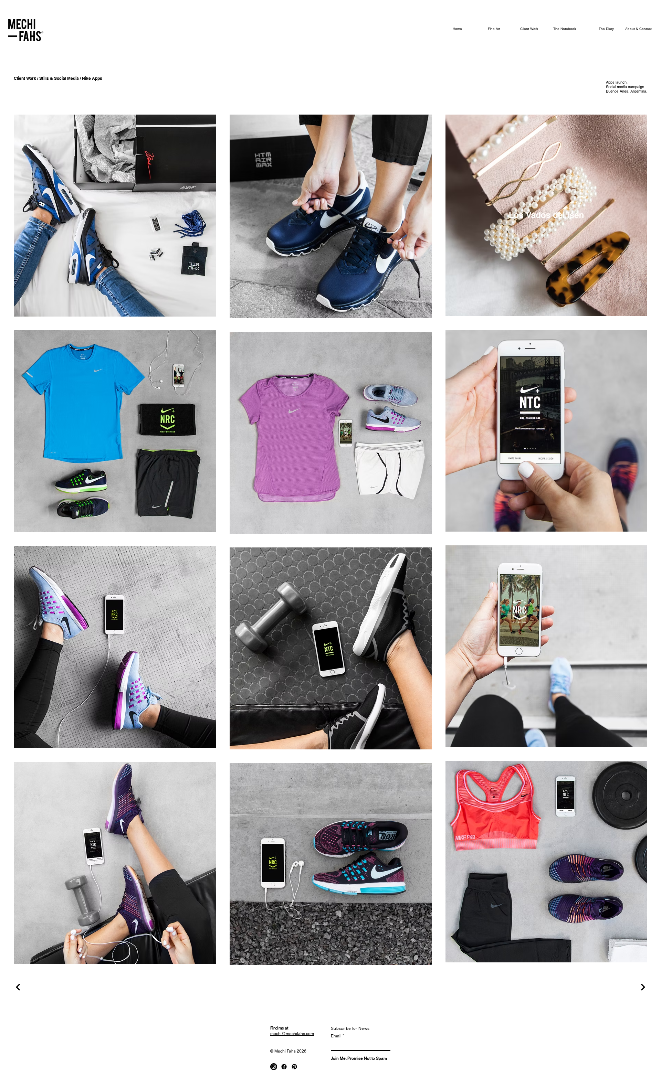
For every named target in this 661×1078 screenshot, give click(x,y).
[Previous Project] (19, 987)
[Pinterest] (294, 1066)
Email (336, 1036)
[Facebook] (284, 1066)
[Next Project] (642, 987)
